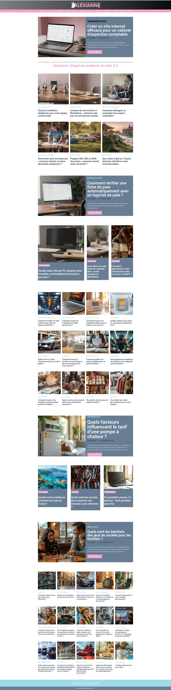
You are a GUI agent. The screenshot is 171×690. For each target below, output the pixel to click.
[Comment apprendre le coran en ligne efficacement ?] (124, 580)
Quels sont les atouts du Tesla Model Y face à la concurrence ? (85, 597)
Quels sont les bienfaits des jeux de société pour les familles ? (109, 535)
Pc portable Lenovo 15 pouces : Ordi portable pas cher (117, 500)
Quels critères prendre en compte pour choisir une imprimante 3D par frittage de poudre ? (46, 668)
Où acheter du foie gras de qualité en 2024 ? (97, 401)
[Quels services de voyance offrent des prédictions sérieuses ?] (73, 382)
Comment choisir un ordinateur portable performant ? (70, 323)
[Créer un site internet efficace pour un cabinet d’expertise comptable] (62, 37)
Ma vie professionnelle (111, 107)
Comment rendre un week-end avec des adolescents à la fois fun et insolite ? (84, 633)
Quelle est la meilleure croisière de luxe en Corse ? (51, 500)
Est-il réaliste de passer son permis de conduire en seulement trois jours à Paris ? (66, 633)
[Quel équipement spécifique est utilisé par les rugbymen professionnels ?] (121, 342)
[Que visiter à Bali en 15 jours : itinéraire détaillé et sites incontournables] (117, 137)
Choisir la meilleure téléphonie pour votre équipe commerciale (52, 113)
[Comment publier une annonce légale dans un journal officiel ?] (97, 342)
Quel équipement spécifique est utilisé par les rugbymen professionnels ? (121, 361)
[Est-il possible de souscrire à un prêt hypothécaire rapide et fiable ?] (105, 616)
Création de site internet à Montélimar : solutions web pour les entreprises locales (84, 113)
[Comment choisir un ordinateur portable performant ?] (73, 303)
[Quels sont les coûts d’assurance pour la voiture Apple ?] (49, 342)
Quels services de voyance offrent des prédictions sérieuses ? (73, 402)
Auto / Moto (75, 155)
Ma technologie (44, 107)
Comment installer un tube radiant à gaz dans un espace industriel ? (48, 323)
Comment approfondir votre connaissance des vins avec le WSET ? (122, 270)
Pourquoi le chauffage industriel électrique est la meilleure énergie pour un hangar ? (66, 668)
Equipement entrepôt (46, 317)
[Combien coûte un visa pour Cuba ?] (124, 651)
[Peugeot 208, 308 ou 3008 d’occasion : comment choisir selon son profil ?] (85, 137)
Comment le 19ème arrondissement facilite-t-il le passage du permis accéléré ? (123, 633)
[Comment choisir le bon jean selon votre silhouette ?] (47, 580)
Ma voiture (114, 317)
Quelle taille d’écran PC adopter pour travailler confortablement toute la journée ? (60, 274)
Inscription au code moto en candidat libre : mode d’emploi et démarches (96, 271)
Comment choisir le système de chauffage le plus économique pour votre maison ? (72, 362)
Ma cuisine (90, 397)
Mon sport (114, 356)
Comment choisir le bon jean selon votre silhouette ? (46, 597)
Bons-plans (94, 178)
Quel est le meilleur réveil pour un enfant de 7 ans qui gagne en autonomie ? (104, 598)
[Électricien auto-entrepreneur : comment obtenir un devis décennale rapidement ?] (53, 137)
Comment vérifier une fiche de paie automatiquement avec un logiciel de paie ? (108, 189)
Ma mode (113, 397)
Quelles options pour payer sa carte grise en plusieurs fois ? (121, 323)
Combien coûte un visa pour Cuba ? (123, 666)
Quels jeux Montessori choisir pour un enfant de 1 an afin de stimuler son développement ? (104, 668)
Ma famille (100, 662)
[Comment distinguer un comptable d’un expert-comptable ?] (117, 89)
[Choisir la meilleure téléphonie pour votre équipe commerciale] (53, 89)
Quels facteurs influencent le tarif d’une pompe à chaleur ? (107, 429)
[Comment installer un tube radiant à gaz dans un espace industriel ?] (49, 303)
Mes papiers (42, 397)
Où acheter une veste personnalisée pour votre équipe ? (120, 402)
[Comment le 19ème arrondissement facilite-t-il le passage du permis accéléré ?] (124, 616)
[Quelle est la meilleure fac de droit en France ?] (66, 580)
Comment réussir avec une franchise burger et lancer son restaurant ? (46, 632)
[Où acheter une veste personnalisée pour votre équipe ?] (121, 382)
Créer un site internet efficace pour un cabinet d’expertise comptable (109, 30)
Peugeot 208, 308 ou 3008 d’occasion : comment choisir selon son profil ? (84, 161)
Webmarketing (96, 21)
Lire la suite (95, 52)
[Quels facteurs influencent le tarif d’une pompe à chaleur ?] (62, 436)
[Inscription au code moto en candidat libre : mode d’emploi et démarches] (98, 241)
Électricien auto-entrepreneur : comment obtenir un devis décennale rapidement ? (53, 161)
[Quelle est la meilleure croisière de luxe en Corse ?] (52, 477)
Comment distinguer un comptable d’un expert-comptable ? (114, 113)
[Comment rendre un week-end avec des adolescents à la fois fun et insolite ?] (85, 616)
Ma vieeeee (66, 397)
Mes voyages (107, 155)
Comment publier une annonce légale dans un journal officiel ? (95, 361)
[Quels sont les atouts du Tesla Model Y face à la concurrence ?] (85, 580)
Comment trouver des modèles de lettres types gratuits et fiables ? (48, 402)
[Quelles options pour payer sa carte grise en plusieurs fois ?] (121, 303)
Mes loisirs (115, 261)
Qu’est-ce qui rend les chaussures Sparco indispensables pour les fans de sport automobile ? (85, 669)
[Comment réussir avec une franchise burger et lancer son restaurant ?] (47, 616)
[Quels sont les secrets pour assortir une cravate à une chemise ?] (85, 477)
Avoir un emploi (92, 356)
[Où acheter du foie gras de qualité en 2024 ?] (97, 382)
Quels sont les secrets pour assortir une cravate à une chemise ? (84, 502)
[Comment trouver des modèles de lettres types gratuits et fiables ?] (49, 382)
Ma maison (66, 356)
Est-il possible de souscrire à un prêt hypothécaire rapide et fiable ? (104, 633)
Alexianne (91, 38)
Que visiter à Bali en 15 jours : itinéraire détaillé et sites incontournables (117, 161)
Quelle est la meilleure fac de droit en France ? (66, 596)
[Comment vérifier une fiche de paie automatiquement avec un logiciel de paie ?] (62, 196)
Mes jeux (92, 527)
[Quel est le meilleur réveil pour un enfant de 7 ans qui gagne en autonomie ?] (105, 580)
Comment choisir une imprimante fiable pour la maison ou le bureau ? (96, 323)
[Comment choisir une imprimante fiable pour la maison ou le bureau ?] (97, 303)
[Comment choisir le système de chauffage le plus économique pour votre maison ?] (73, 342)
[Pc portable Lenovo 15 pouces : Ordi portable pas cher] (118, 477)
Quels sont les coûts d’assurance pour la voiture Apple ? (49, 361)
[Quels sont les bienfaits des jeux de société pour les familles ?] (62, 542)
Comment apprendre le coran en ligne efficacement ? (123, 597)
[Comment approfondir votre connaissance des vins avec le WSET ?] (122, 241)
